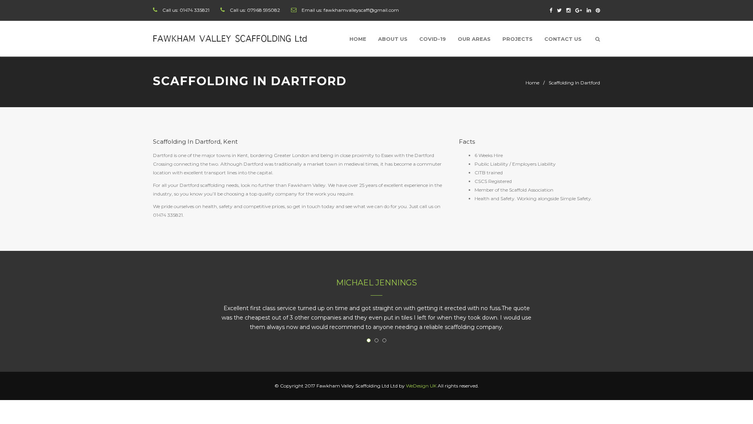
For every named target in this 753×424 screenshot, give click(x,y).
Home (357, 39)
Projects (517, 39)
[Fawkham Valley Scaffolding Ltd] (231, 38)
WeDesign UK (421, 386)
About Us (392, 39)
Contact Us (563, 39)
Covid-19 (432, 39)
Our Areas (474, 39)
